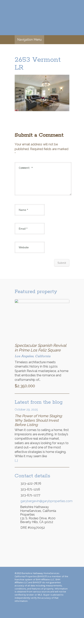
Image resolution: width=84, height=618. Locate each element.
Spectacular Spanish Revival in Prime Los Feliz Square (40, 347)
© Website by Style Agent (42, 600)
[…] (16, 460)
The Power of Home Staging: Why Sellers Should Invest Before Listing (38, 420)
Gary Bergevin (42, 17)
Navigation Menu (29, 39)
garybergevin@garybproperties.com (45, 501)
